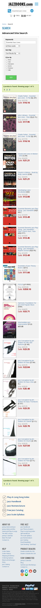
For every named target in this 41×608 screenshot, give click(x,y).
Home (4, 24)
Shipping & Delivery (8, 556)
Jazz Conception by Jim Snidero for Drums (26, 440)
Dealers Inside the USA (28, 551)
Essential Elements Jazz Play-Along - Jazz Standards (28, 209)
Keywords (9, 39)
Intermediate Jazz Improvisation (24, 323)
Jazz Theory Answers (27, 529)
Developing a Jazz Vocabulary (24, 191)
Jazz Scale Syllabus (15, 514)
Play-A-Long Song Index (18, 497)
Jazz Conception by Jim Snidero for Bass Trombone (28, 401)
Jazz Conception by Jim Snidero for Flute (26, 460)
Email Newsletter (26, 542)
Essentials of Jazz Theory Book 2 (27, 267)
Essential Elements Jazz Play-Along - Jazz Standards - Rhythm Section (28, 248)
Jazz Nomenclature (16, 506)
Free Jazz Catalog (15, 510)
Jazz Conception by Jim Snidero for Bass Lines (26, 381)
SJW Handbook (25, 533)
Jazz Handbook (14, 501)
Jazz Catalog (24, 540)
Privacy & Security (13, 587)
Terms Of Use (5, 585)
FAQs (3, 562)
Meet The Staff (6, 538)
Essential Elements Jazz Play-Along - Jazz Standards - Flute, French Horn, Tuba (28, 229)
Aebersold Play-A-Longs (9, 531)
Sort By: (9, 50)
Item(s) (18, 15)
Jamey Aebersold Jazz (9, 527)
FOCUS (20, 284)
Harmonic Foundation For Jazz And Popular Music (27, 304)
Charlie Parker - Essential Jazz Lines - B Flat (26, 97)
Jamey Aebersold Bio (8, 529)
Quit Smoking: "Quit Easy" (28, 544)
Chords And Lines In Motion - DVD (28, 155)
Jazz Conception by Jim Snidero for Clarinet (26, 420)
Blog (22, 563)
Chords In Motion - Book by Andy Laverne (28, 173)
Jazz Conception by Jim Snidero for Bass (26, 361)
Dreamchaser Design (20, 604)
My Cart (29, 15)
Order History (6, 553)
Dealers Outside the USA (28, 553)
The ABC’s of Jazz (7, 533)
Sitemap (11, 589)
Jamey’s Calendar (7, 536)
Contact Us (5, 540)
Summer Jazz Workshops (28, 565)
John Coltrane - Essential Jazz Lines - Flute (26, 116)
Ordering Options (7, 558)
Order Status (6, 551)
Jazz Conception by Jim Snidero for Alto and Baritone (26, 342)
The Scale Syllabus (26, 536)
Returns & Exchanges (8, 560)
